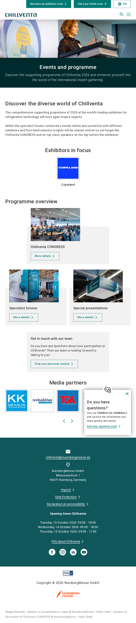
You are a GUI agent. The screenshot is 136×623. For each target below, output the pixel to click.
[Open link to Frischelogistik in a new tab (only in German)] (26, 401)
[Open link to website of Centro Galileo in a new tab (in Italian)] (52, 401)
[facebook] (52, 552)
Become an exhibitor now (46, 3)
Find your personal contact (52, 363)
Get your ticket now (90, 3)
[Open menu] (129, 14)
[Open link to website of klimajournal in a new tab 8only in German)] (77, 401)
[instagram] (62, 552)
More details (43, 256)
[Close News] (107, 389)
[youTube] (84, 552)
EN (122, 4)
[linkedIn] (73, 552)
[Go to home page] (35, 16)
